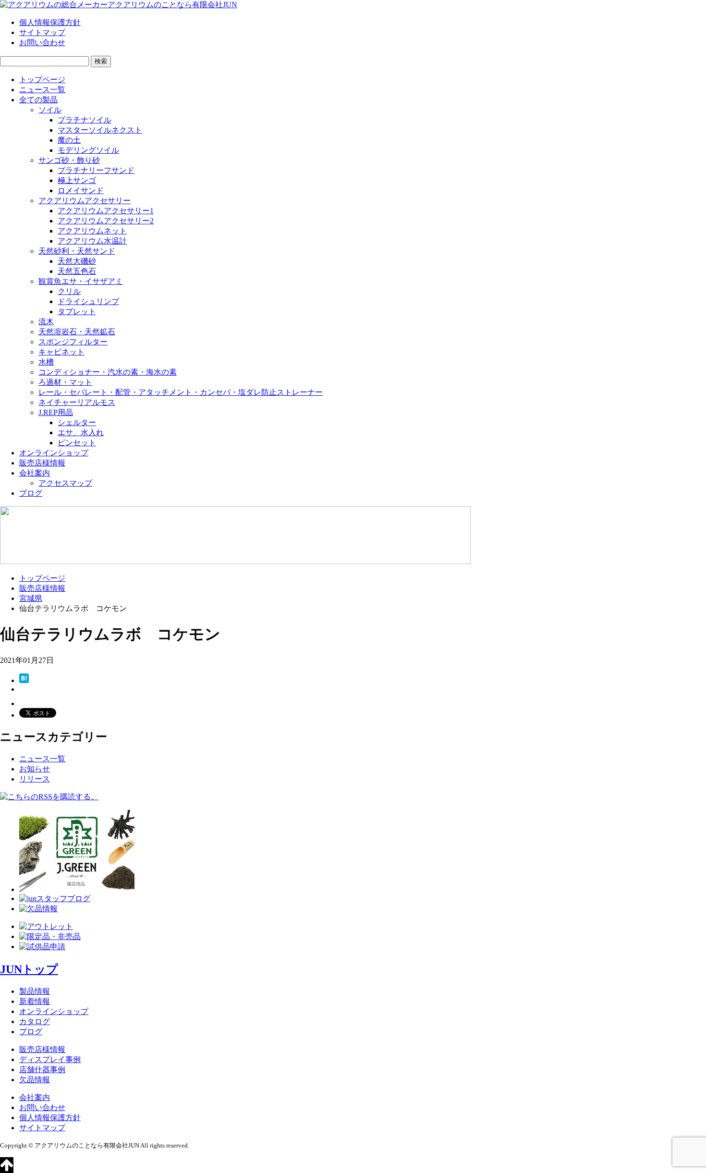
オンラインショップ (53, 453)
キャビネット (61, 352)
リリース (34, 779)
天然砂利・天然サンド (76, 251)
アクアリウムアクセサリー (84, 200)
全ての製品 (38, 100)
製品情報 (34, 991)
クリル (69, 291)
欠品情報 (34, 1079)
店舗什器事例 (42, 1069)
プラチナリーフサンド (96, 170)
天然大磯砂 (77, 261)
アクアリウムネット (92, 231)
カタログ (34, 1021)
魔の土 (69, 140)
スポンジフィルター (73, 342)
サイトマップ (42, 32)
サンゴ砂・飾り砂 (69, 160)
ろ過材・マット (65, 382)
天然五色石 (77, 271)
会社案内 (34, 473)
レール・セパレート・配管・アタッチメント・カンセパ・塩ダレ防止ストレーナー (180, 392)
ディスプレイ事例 (50, 1059)
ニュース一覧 (42, 90)
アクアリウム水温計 (92, 241)
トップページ (42, 79)
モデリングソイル (88, 150)
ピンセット (77, 443)
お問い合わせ (42, 42)
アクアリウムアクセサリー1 (106, 211)
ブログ (30, 493)
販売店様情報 (42, 463)
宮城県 (30, 598)
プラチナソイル (84, 120)
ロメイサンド (81, 190)
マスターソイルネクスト (100, 130)
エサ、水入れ (81, 432)
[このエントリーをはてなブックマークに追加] (24, 680)
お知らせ (34, 769)
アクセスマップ (65, 483)
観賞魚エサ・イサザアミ (80, 281)
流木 (46, 322)
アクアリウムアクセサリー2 (106, 221)
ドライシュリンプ (88, 301)
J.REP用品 (55, 412)
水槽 (46, 362)
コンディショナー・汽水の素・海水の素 (107, 372)
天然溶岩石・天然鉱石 (76, 332)
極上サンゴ (77, 180)
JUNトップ (29, 969)
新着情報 (34, 1001)
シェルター (77, 422)
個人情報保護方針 (50, 22)
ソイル (49, 110)
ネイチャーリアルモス (76, 402)
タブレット (77, 311)
